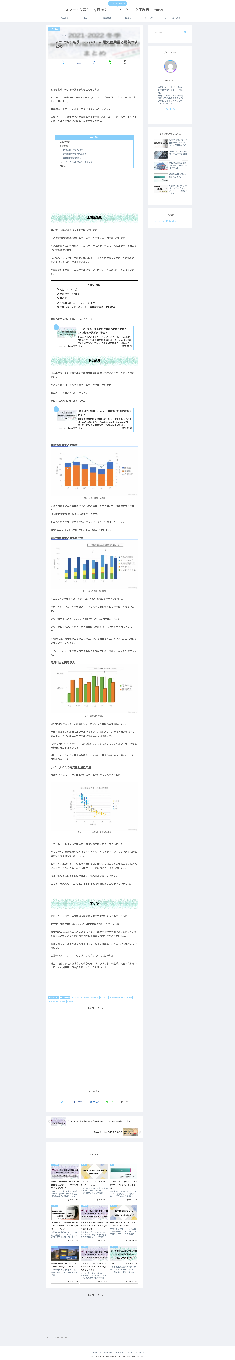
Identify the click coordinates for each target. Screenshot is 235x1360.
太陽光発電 (65, 142)
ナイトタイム (78, 997)
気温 (130, 997)
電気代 (71, 1001)
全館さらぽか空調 (92, 997)
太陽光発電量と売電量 (73, 150)
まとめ (63, 166)
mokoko (170, 80)
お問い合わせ (96, 1352)
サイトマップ (119, 1352)
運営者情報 (107, 1352)
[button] (125, 62)
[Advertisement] (94, 75)
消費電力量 (54, 1001)
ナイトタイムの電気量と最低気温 (77, 162)
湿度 (63, 1001)
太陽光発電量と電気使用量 (75, 154)
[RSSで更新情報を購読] (173, 108)
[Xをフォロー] (167, 108)
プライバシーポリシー (135, 1352)
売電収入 (105, 997)
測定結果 (64, 146)
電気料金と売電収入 (72, 158)
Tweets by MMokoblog (164, 221)
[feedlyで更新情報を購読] (170, 108)
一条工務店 (54, 997)
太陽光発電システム (118, 997)
